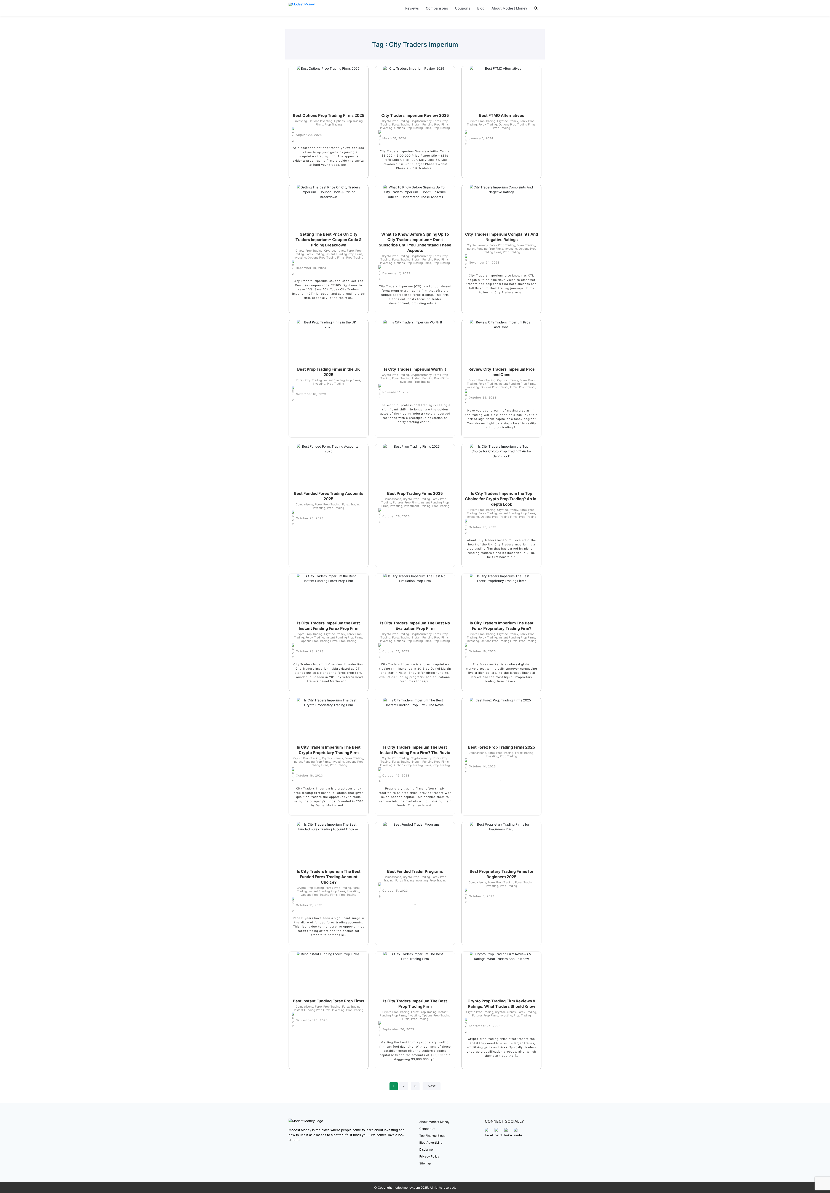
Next (432, 1086)
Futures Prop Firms (405, 502)
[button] (536, 8)
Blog (481, 8)
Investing (301, 121)
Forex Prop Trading (501, 245)
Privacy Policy (429, 1156)
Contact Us (427, 1128)
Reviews (412, 8)
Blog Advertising (430, 1142)
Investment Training (416, 506)
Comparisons (437, 8)
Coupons (462, 8)
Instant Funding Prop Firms (429, 124)
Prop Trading (332, 124)
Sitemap (425, 1163)
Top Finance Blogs (432, 1135)
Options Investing (319, 121)
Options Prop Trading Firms (412, 128)
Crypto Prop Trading (395, 121)
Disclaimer (426, 1149)
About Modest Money (509, 8)
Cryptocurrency (420, 121)
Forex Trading (400, 124)
